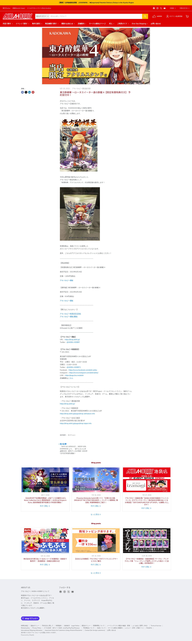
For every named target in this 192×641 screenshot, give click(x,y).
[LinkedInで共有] (29, 92)
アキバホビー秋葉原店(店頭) (70, 314)
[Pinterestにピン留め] (33, 92)
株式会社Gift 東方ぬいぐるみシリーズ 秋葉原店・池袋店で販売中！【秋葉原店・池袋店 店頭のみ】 (45, 560)
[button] (174, 16)
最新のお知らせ (67, 23)
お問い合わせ (156, 23)
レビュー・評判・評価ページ (134, 628)
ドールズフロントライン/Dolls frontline (39, 8)
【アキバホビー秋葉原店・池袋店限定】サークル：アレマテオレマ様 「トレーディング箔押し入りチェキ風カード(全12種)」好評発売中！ (147, 561)
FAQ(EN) (149, 628)
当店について (101, 628)
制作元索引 (36, 23)
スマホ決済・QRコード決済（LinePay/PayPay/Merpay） (62, 628)
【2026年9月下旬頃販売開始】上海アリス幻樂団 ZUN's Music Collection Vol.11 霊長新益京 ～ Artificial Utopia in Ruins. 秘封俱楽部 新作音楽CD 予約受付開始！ (45, 500)
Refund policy (25, 628)
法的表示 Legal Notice (71, 626)
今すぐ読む (44, 506)
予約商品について (89, 628)
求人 (111, 23)
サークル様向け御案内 (115, 628)
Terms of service (156, 626)
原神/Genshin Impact (19, 8)
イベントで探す (22, 23)
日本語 (172, 8)
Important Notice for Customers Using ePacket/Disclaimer (63, 630)
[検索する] (145, 16)
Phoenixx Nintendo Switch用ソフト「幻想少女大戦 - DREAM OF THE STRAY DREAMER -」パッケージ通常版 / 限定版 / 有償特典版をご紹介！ (96, 500)
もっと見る (95, 514)
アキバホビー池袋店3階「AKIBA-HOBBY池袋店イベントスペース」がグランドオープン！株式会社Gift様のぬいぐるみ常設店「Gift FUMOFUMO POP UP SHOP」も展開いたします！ (147, 501)
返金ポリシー (35, 626)
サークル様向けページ (97, 23)
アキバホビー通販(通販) (69, 316)
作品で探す (7, 23)
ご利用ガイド (122, 23)
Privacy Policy (36, 628)
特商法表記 (24, 626)
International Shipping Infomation (31, 630)
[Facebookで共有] (22, 92)
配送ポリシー (86, 626)
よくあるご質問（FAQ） (140, 626)
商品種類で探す (51, 23)
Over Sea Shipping (139, 23)
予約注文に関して (47, 626)
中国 (183, 8)
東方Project (71, 435)
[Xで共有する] (26, 92)
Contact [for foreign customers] (95, 630)
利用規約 (59, 626)
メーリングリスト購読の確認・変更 (118, 626)
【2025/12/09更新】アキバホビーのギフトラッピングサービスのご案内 (96, 560)
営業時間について (99, 626)
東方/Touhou (6, 8)
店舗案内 (81, 23)
